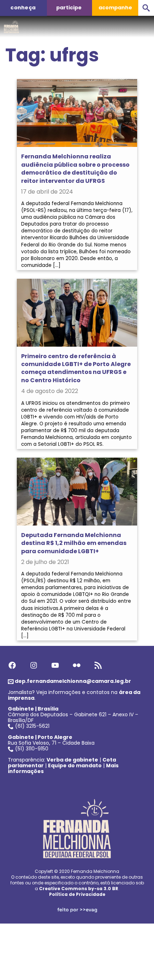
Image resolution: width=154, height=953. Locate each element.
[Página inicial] (11, 25)
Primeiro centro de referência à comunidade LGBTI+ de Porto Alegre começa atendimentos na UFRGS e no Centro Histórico (76, 368)
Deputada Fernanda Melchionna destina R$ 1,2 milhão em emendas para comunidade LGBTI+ (73, 543)
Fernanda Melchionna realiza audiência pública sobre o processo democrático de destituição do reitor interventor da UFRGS (75, 168)
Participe (69, 7)
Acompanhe (115, 7)
